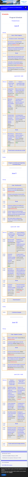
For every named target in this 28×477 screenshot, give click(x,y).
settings (10, 472)
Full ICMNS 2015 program (7, 465)
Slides (9, 112)
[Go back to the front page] (14, 3)
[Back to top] (25, 474)
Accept (4, 474)
